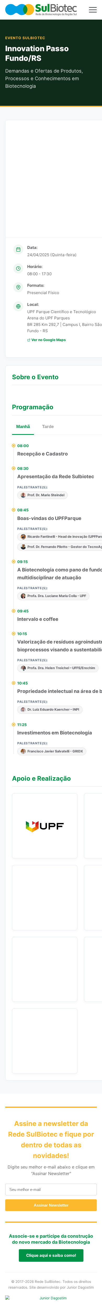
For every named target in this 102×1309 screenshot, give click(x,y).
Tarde (48, 426)
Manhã (23, 426)
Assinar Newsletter (51, 1205)
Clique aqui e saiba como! (51, 1255)
